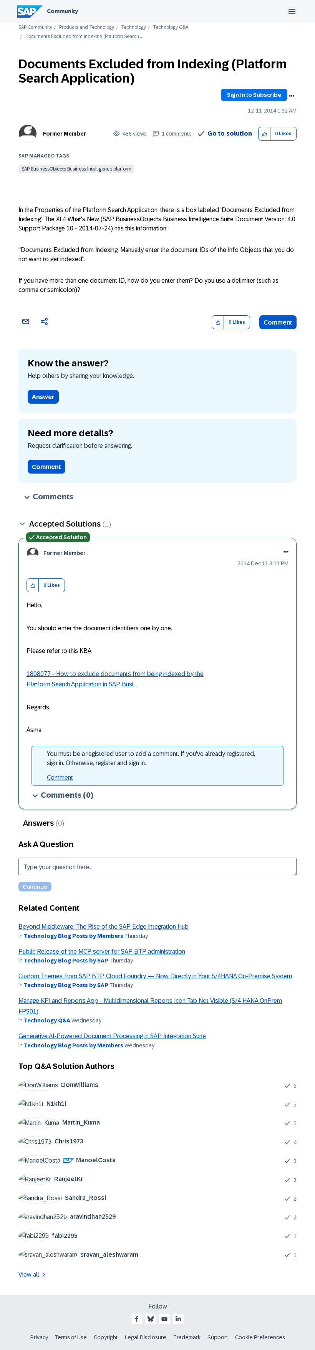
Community (62, 11)
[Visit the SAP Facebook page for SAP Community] (137, 1319)
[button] (264, 134)
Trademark (187, 1337)
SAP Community (35, 27)
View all (28, 1274)
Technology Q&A (170, 27)
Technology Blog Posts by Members (73, 936)
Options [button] (291, 96)
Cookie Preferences (260, 1337)
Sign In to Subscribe (254, 95)
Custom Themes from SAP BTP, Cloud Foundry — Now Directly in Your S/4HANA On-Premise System (155, 976)
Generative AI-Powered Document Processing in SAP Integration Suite (112, 1036)
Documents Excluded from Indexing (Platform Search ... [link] (84, 36)
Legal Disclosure (145, 1337)
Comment (278, 322)
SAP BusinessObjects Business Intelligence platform (76, 169)
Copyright (106, 1337)
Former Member (64, 134)
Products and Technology (86, 27)
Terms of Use (71, 1337)
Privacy (39, 1337)
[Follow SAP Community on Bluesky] (151, 1319)
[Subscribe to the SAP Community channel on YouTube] (164, 1319)
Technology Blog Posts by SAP (66, 960)
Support (217, 1337)
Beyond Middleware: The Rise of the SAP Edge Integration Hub (103, 926)
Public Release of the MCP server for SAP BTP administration (101, 951)
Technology (133, 27)
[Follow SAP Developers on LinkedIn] (178, 1319)
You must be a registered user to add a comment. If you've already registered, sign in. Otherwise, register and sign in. (151, 758)
